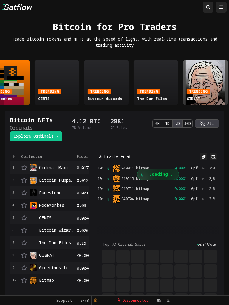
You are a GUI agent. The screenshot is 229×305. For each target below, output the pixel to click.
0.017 (83, 168)
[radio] (207, 123)
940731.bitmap (135, 188)
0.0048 (84, 268)
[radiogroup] (172, 123)
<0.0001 (85, 255)
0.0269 (84, 230)
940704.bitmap (135, 199)
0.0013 (84, 193)
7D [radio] (177, 123)
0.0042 (84, 218)
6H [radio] (157, 123)
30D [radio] (187, 123)
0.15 (81, 243)
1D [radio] (167, 123)
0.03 (81, 205)
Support (64, 300)
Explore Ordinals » (36, 136)
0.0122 (84, 180)
